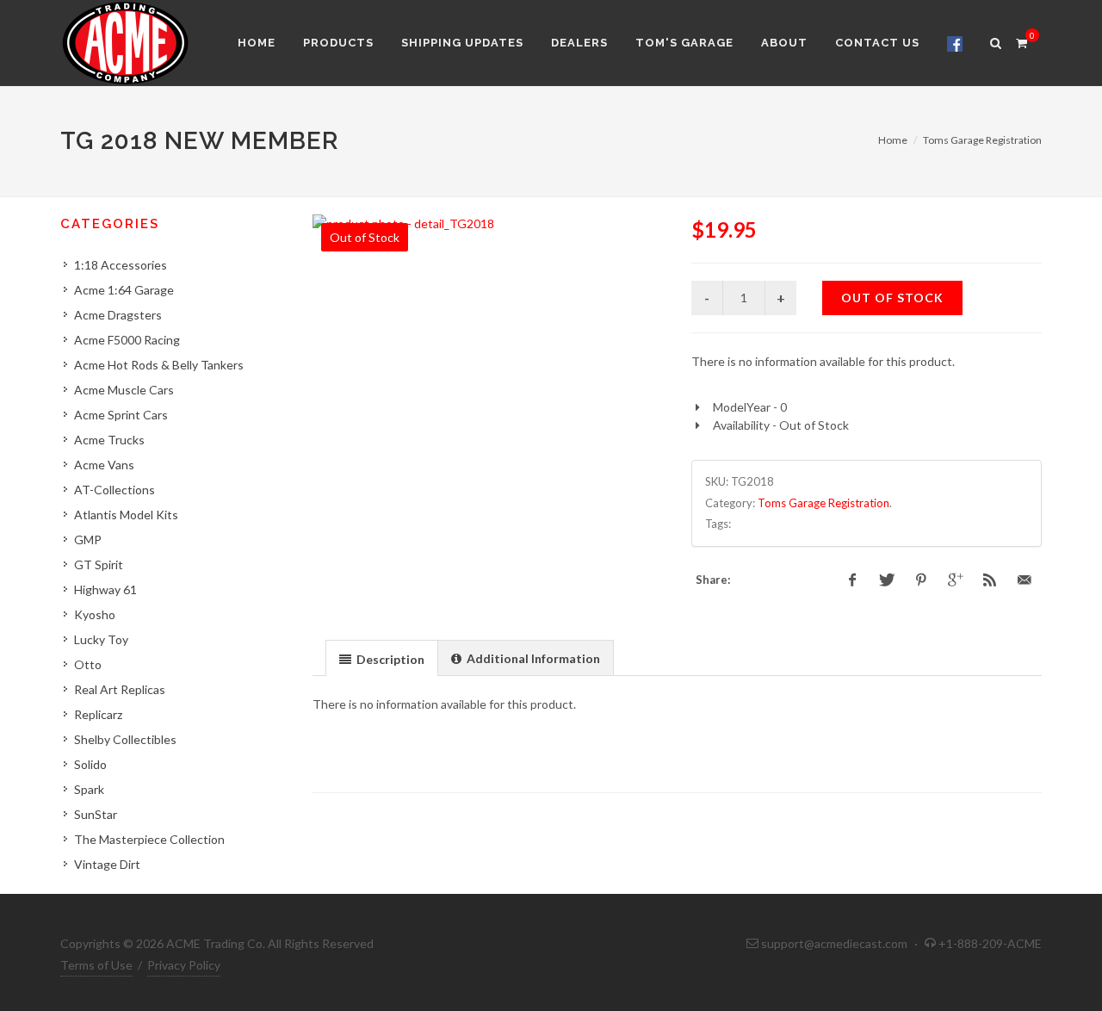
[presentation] (381, 659)
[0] (1021, 40)
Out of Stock (892, 297)
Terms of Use (96, 965)
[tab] (381, 657)
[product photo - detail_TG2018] (488, 223)
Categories (109, 224)
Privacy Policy (183, 965)
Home (892, 139)
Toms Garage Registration (982, 139)
